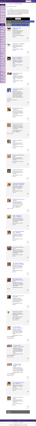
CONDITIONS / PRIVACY (2, 16)
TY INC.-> (2, 69)
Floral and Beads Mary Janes (18, 155)
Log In (5, 1)
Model (21, 24)
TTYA (1, 67)
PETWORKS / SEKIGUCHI (2, 59)
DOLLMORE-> (2, 34)
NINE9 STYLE (1, 56)
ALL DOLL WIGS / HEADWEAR (2, 75)
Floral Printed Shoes (18, 169)
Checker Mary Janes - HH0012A (18, 109)
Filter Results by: (9, 18)
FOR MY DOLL (2, 39)
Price (26, 24)
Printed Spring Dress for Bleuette (18, 200)
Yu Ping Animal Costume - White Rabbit (17, 365)
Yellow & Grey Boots (18, 311)
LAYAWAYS (3, 12)
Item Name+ (15, 24)
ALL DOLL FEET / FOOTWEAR (2, 72)
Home (1, 1)
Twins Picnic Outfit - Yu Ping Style (18, 296)
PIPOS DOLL (2, 61)
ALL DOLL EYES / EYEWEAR (2, 78)
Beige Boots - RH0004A (18, 43)
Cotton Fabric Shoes (18, 124)
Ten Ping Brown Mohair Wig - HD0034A (18, 232)
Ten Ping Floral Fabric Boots (18, 248)
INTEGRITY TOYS (2, 42)
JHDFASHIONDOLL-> (2, 44)
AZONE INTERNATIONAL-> (2, 30)
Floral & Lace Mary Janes (17, 141)
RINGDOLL (2, 63)
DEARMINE (2, 32)
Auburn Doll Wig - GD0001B (17, 28)
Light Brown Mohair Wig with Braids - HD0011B (18, 184)
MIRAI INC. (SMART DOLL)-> (2, 53)
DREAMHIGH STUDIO (2, 37)
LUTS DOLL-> (2, 49)
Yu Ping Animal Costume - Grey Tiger (18, 346)
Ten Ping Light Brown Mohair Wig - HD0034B (18, 263)
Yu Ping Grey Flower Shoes (18, 398)
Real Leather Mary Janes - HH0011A (17, 216)
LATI (1, 46)
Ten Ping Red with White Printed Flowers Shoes (18, 280)
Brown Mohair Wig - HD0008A (18, 74)
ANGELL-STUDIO (2, 27)
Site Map (2, 20)
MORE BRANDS (11, 3)
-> (2, 81)
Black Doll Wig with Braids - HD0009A (17, 58)
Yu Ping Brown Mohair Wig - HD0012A (18, 383)
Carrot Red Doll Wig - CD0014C (18, 89)
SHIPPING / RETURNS (3, 8)
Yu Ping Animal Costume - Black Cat (18, 327)
